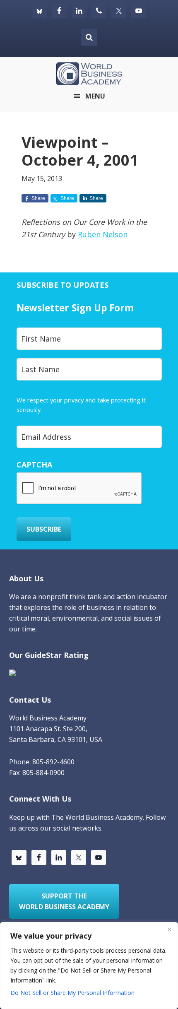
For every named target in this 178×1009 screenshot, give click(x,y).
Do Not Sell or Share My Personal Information (72, 993)
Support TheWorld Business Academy (64, 901)
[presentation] (79, 488)
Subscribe (43, 529)
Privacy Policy (61, 409)
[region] (89, 965)
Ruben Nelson (102, 234)
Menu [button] (95, 96)
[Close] (169, 929)
